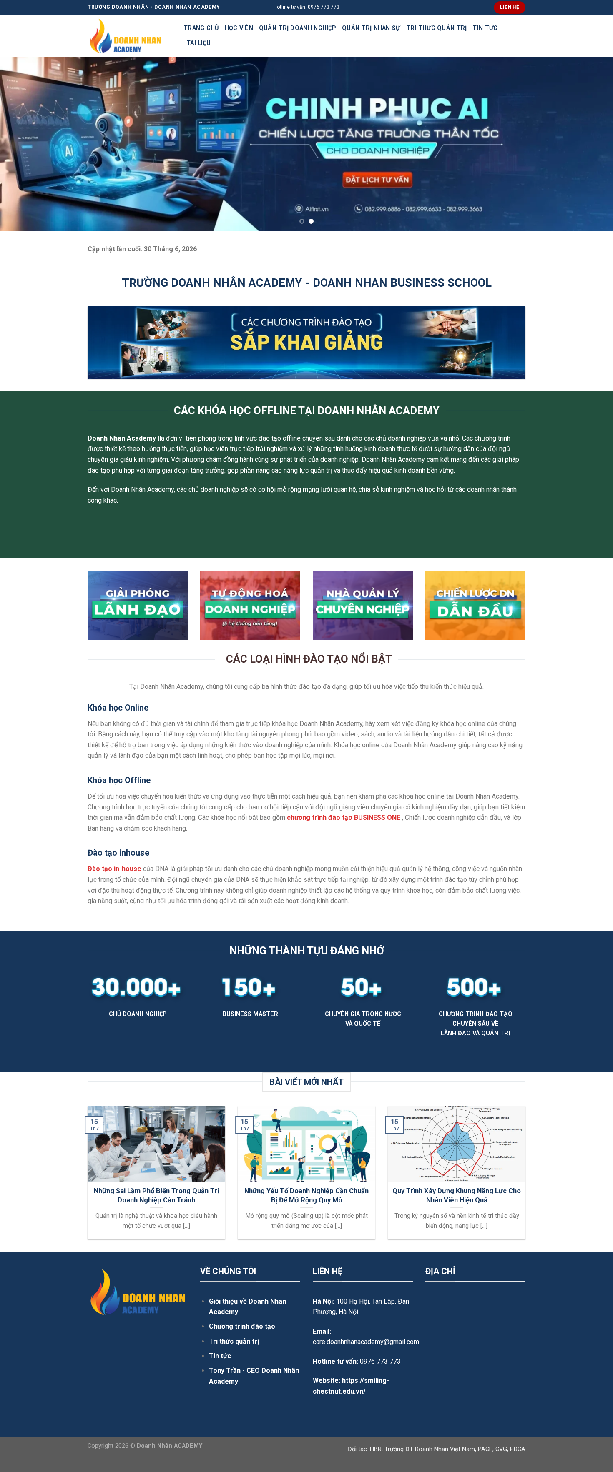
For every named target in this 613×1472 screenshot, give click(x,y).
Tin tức (220, 1356)
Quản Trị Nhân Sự (371, 28)
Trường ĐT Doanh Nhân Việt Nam (429, 1449)
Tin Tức (484, 28)
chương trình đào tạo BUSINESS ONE (343, 817)
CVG (501, 1449)
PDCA (517, 1449)
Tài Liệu (198, 43)
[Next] (590, 144)
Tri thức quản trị (234, 1341)
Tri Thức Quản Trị (436, 28)
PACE (485, 1449)
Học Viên (239, 28)
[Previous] (22, 144)
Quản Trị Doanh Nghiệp (297, 28)
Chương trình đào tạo (242, 1326)
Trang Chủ (201, 28)
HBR (376, 1449)
